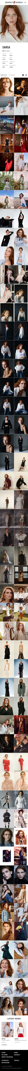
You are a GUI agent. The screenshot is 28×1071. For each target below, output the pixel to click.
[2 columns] (23, 75)
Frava (10, 1066)
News (16, 1052)
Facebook (5, 1060)
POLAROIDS (12, 75)
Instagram (5, 1062)
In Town (5, 1055)
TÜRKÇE (16, 1060)
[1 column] (26, 75)
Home (4, 1052)
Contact (17, 1055)
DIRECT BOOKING (7, 1057)
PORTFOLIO (4, 75)
